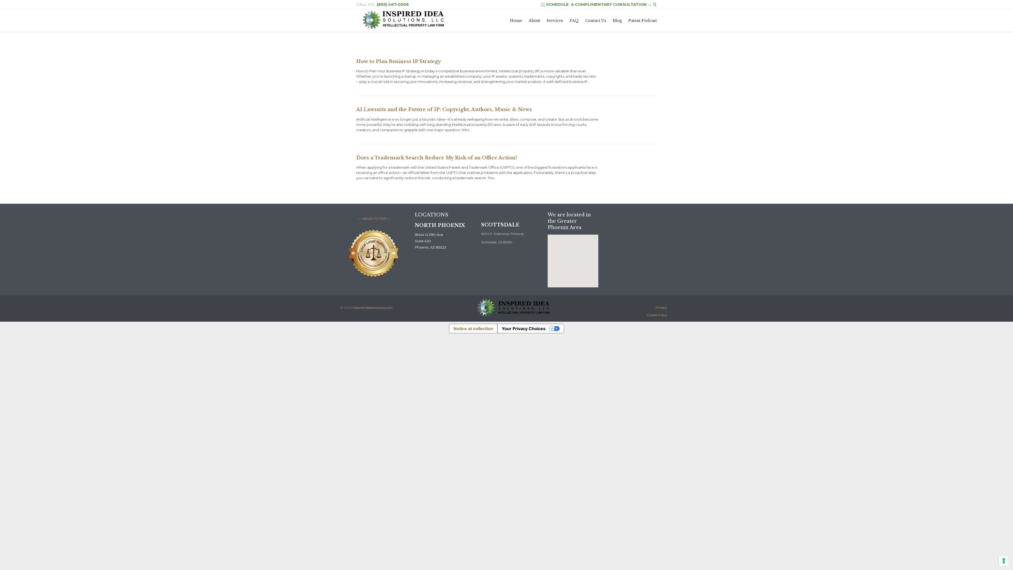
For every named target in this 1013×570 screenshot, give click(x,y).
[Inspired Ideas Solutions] (403, 20)
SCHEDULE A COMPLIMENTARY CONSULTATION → (596, 4)
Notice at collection (473, 328)
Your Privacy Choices (524, 328)
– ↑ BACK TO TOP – (374, 219)
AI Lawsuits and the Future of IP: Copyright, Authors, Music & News (444, 109)
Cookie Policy (657, 315)
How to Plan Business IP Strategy (398, 61)
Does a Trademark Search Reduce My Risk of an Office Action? (436, 158)
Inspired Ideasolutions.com (373, 308)
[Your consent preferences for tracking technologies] (1004, 561)
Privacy (661, 308)
